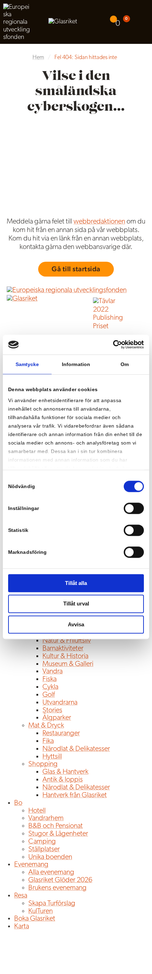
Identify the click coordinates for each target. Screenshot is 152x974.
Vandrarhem (46, 818)
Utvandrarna (59, 702)
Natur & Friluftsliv (66, 640)
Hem (38, 57)
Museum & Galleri (67, 664)
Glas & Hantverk (65, 772)
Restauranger (61, 733)
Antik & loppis (62, 779)
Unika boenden (50, 857)
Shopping (43, 764)
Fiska (49, 679)
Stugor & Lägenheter (58, 833)
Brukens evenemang (57, 888)
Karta (21, 926)
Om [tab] (125, 364)
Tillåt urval (76, 604)
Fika (48, 741)
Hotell (37, 810)
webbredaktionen (99, 221)
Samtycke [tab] (27, 364)
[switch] (134, 508)
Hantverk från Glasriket (74, 795)
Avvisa (76, 624)
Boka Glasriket (34, 918)
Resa (20, 895)
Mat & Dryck (46, 725)
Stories (52, 710)
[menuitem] (116, 21)
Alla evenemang (51, 872)
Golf (48, 694)
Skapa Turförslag (51, 903)
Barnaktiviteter (62, 648)
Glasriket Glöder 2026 (60, 880)
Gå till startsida (76, 269)
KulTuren (40, 911)
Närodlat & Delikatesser (76, 749)
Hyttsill (52, 756)
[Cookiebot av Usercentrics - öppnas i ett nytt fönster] (113, 344)
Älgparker (56, 717)
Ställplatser (44, 849)
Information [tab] (76, 364)
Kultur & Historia (65, 656)
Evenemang (31, 864)
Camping (42, 841)
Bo (18, 803)
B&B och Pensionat (55, 826)
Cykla (50, 687)
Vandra (52, 671)
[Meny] (143, 21)
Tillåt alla (76, 583)
